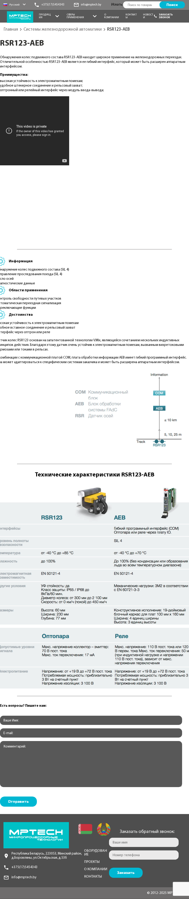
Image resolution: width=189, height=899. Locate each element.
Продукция (45, 16)
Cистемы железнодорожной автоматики (63, 29)
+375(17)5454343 (25, 867)
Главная (11, 29)
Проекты (92, 862)
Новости (148, 16)
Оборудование (95, 852)
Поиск (172, 5)
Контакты (131, 16)
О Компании (111, 16)
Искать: (117, 4)
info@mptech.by (24, 877)
